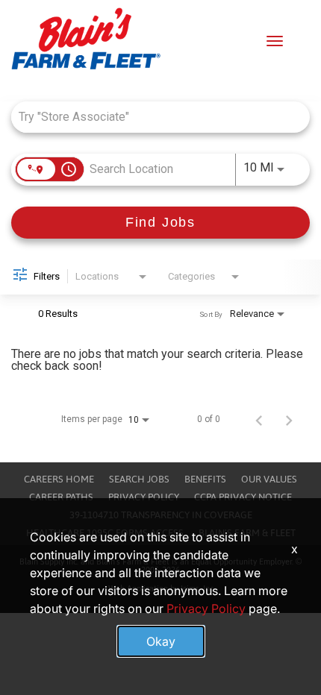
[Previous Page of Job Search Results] (259, 419)
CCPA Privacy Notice (243, 497)
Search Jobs (139, 479)
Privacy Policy (143, 497)
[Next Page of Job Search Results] (289, 419)
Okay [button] (160, 641)
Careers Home (59, 479)
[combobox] (153, 117)
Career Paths (61, 497)
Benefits (205, 479)
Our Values (269, 479)
